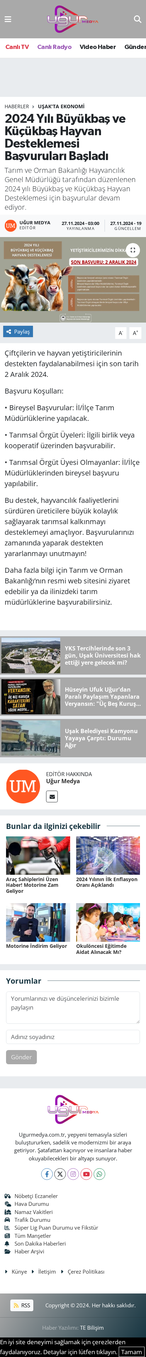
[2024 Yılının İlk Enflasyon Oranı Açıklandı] (108, 855)
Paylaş (22, 331)
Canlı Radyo (54, 47)
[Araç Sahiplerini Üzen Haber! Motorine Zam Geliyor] (38, 855)
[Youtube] (86, 1174)
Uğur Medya (63, 781)
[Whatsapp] (99, 1174)
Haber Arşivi (29, 1251)
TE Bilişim (92, 1327)
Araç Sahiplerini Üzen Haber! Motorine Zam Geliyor (32, 885)
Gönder (21, 1057)
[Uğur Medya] (23, 785)
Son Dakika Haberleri (40, 1243)
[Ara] (137, 19)
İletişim (47, 1271)
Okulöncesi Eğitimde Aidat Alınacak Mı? (101, 949)
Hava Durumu (32, 1203)
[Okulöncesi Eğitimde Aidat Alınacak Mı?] (108, 922)
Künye (19, 1271)
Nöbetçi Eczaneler (36, 1195)
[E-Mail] (52, 796)
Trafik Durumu (32, 1219)
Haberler (17, 106)
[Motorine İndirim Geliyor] (38, 922)
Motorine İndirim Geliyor (36, 946)
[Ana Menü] (8, 19)
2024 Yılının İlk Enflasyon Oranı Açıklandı (106, 882)
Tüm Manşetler (33, 1235)
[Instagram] (73, 1174)
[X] (60, 1174)
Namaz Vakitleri (34, 1211)
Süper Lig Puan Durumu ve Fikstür (56, 1227)
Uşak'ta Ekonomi (61, 106)
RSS (25, 1305)
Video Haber (98, 47)
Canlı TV (17, 47)
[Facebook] (47, 1174)
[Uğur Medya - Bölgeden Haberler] (72, 19)
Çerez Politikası (86, 1271)
